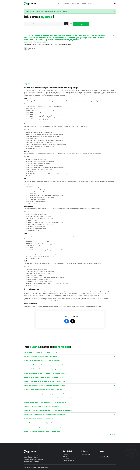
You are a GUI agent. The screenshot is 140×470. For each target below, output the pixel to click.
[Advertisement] (70, 67)
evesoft (46, 467)
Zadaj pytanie (75, 3)
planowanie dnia (37, 42)
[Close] (114, 11)
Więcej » (112, 434)
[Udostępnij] (114, 37)
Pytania (58, 3)
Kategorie (65, 3)
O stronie (83, 3)
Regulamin (66, 458)
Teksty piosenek (85, 454)
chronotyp (45, 42)
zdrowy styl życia (28, 42)
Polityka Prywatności (68, 460)
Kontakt (90, 3)
